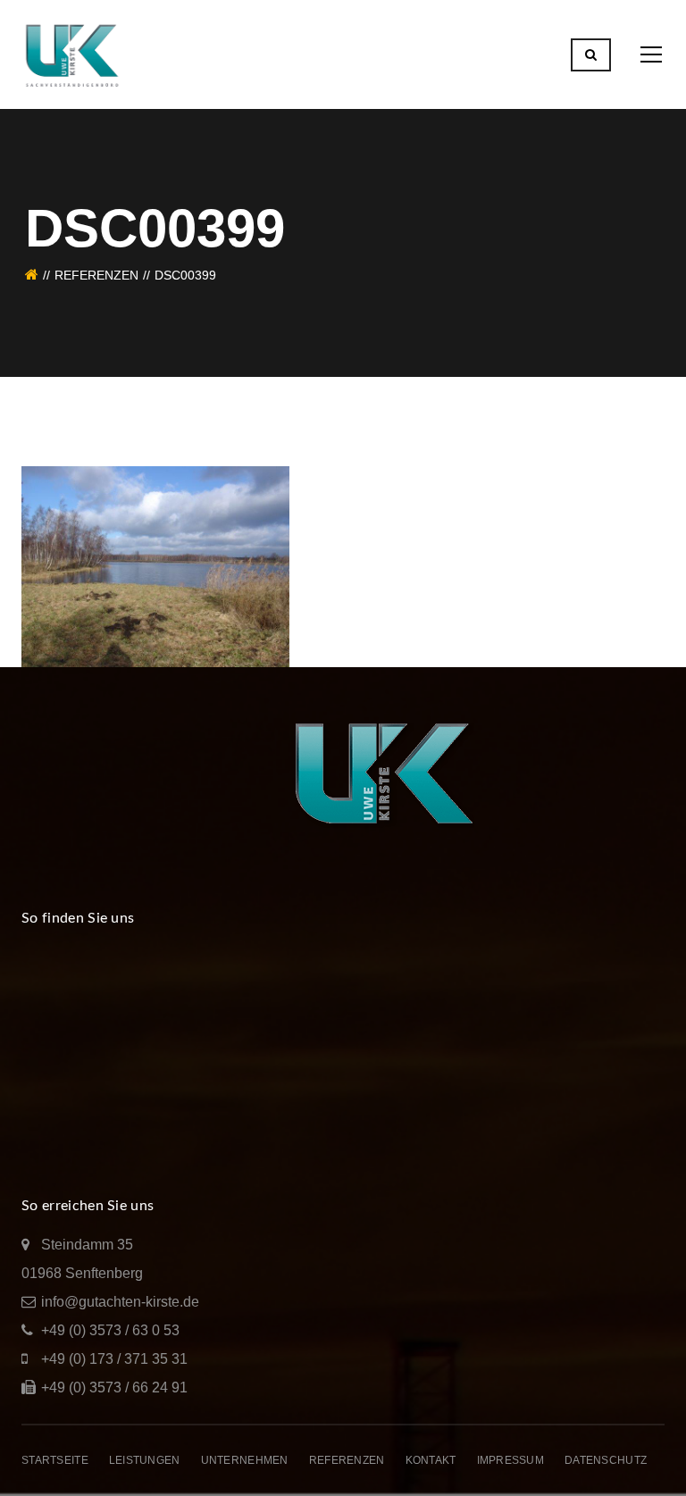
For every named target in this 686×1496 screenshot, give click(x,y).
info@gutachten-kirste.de (120, 1301)
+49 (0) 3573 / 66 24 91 (114, 1387)
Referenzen (96, 275)
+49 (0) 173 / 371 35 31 (114, 1358)
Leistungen (144, 1460)
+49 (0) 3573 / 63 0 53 (110, 1330)
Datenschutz (606, 1460)
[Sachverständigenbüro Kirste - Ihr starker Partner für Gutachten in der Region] (72, 54)
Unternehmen (245, 1460)
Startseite (54, 1460)
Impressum (511, 1460)
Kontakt (431, 1460)
